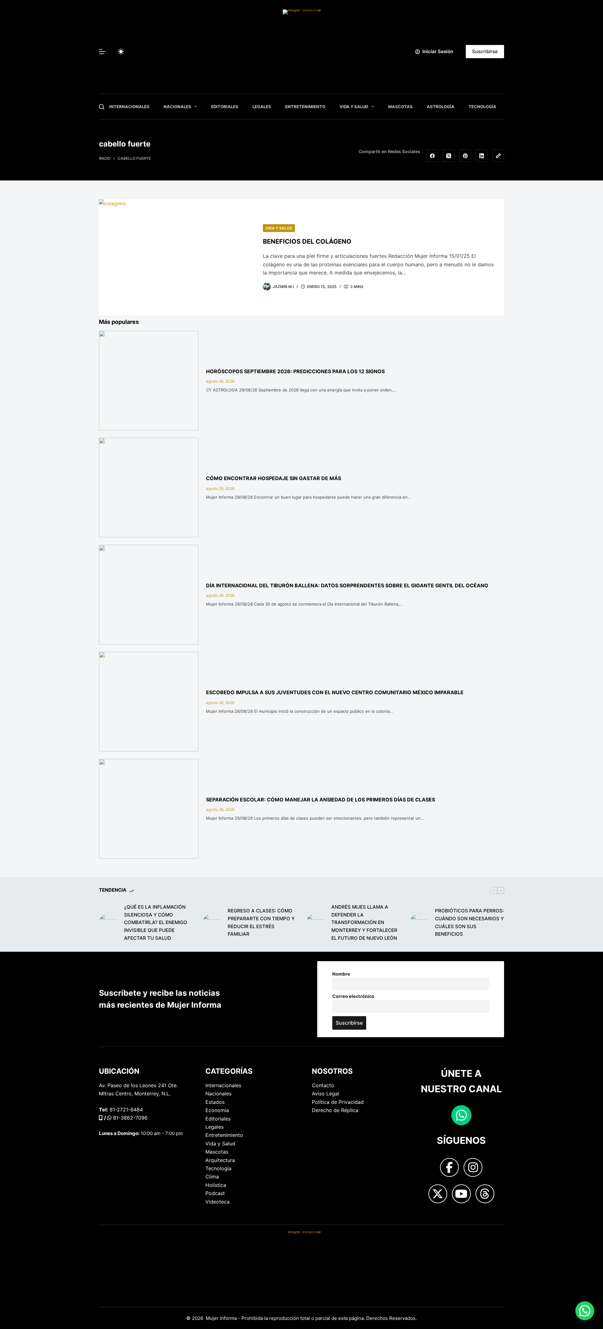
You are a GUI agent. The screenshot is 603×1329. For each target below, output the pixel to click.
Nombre (341, 974)
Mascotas (400, 106)
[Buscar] (101, 106)
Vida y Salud (354, 106)
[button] (584, 1310)
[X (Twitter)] (449, 156)
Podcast (215, 1193)
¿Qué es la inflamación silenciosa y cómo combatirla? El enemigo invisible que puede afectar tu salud (155, 922)
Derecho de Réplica (335, 1110)
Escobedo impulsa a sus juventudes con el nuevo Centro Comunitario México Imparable (335, 692)
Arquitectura (220, 1160)
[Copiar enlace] (498, 156)
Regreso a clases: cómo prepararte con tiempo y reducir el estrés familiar (261, 922)
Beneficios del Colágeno (307, 241)
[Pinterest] (465, 156)
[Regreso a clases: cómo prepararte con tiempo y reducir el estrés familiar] (212, 922)
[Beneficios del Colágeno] (176, 257)
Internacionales (129, 106)
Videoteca (217, 1202)
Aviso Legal (325, 1093)
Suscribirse (485, 51)
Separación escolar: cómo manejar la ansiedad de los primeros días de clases (320, 799)
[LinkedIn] (482, 156)
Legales (262, 106)
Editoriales (224, 106)
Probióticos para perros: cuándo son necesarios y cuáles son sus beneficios (469, 922)
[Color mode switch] (121, 51)
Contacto (323, 1085)
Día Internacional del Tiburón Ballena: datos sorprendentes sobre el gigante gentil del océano (347, 585)
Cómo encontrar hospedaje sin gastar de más (273, 478)
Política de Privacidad (338, 1102)
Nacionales (177, 106)
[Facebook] (432, 156)
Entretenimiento (305, 106)
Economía (217, 1110)
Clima (212, 1176)
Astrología (440, 106)
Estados (215, 1102)
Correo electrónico (353, 996)
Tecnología (482, 106)
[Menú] (102, 51)
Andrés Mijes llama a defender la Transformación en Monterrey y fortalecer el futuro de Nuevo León (364, 922)
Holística (215, 1185)
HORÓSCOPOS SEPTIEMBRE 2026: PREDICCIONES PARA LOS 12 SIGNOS (295, 371)
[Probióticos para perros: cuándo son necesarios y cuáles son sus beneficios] (419, 922)
